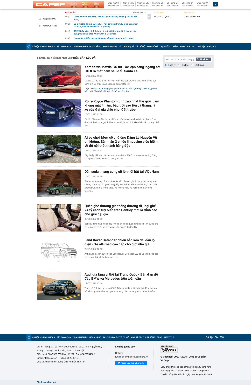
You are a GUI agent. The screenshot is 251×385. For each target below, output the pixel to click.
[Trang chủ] (28, 46)
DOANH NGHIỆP (80, 46)
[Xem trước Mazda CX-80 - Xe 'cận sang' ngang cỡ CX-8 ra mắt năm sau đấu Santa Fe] (59, 79)
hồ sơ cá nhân (122, 91)
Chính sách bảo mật (46, 382)
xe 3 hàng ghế (106, 88)
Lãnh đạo (199, 65)
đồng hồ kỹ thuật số (103, 91)
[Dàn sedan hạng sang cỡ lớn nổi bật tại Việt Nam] (59, 183)
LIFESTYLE (185, 46)
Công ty (172, 65)
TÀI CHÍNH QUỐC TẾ (128, 46)
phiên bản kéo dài (123, 88)
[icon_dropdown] (215, 4)
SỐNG (175, 46)
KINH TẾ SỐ (152, 46)
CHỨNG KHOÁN (47, 46)
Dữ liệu (202, 46)
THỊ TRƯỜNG (165, 46)
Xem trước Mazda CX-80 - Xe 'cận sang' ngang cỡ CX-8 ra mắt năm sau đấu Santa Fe (122, 69)
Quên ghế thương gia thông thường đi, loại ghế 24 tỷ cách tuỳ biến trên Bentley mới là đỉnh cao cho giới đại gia (121, 210)
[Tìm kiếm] (203, 59)
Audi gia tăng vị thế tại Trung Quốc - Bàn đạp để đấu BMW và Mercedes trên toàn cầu (121, 276)
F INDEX (211, 46)
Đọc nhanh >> (139, 12)
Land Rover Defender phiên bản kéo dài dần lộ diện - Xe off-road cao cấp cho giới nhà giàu (120, 242)
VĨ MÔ (142, 46)
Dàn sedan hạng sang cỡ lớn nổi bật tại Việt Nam (122, 172)
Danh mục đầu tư (50, 26)
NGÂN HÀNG (95, 46)
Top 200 (219, 337)
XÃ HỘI (35, 46)
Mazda (94, 88)
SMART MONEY (110, 46)
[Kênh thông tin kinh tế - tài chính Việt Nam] (68, 4)
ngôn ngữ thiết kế (141, 88)
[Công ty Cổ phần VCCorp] (187, 349)
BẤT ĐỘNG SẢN (64, 46)
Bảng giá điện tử (49, 19)
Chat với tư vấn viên (132, 363)
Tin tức (185, 65)
